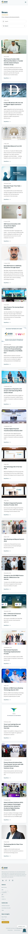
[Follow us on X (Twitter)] (6, 880)
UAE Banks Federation (6, 905)
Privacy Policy (10, 930)
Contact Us (4, 899)
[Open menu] (25, 2)
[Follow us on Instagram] (12, 880)
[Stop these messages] (26, 926)
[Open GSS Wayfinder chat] (24, 930)
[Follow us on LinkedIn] (3, 880)
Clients (3, 896)
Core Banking (4, 892)
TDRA (3, 910)
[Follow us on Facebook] (9, 880)
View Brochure (5, 922)
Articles (3, 919)
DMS (2, 894)
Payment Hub (4, 887)
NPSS (2, 889)
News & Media (4, 916)
